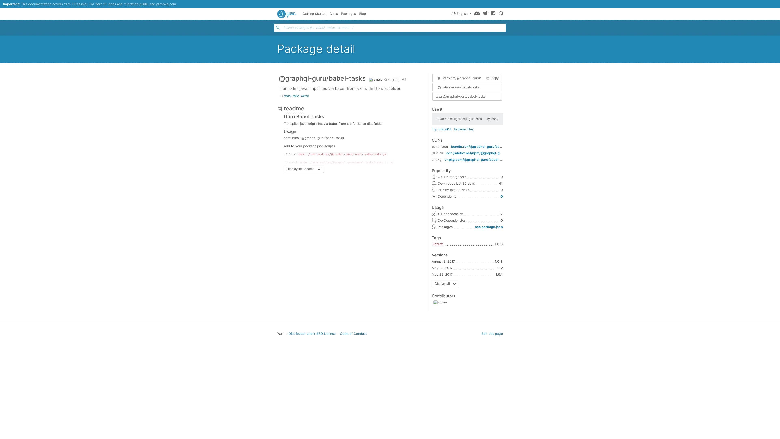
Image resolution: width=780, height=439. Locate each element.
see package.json (489, 227)
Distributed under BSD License (312, 333)
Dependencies (452, 214)
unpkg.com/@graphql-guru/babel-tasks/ (477, 160)
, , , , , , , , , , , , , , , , (450, 214)
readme (294, 108)
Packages (348, 14)
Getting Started (315, 14)
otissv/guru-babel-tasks (461, 87)
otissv (378, 79)
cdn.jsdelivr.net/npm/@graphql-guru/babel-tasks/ (486, 153)
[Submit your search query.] (278, 27)
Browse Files (463, 129)
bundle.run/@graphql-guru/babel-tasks (483, 147)
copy (495, 78)
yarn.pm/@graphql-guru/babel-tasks (471, 78)
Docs (334, 14)
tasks (296, 95)
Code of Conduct (353, 333)
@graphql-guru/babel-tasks (464, 96)
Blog (362, 14)
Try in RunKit (441, 129)
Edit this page (492, 333)
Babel (287, 95)
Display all (442, 283)
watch (305, 95)
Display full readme (300, 169)
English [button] (462, 14)
